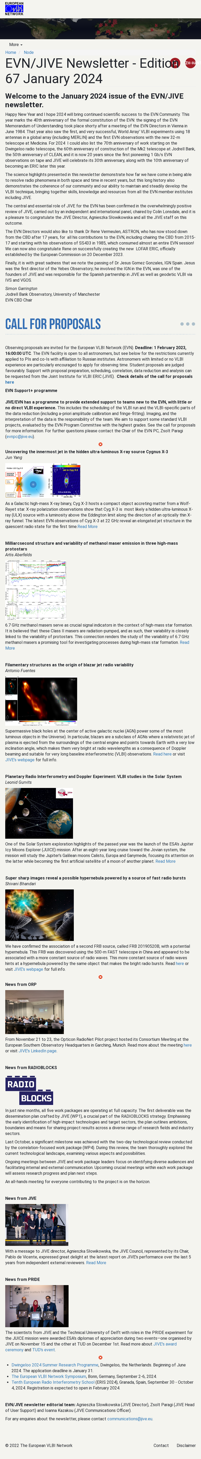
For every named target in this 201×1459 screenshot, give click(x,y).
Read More (87, 526)
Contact (161, 1445)
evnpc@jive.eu (20, 436)
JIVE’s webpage (20, 759)
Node (29, 52)
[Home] (16, 8)
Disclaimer (186, 1445)
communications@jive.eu (129, 1418)
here (9, 382)
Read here (162, 754)
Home (10, 52)
